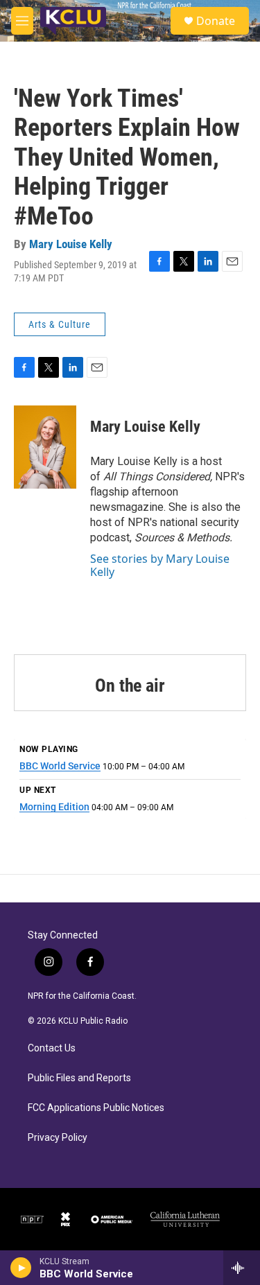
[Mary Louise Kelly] (45, 447)
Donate (215, 21)
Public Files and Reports (79, 1078)
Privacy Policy (57, 1138)
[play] (21, 1268)
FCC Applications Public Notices (96, 1108)
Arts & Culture (59, 324)
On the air (129, 685)
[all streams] (241, 1267)
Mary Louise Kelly (70, 244)
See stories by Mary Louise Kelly (159, 565)
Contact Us (52, 1048)
